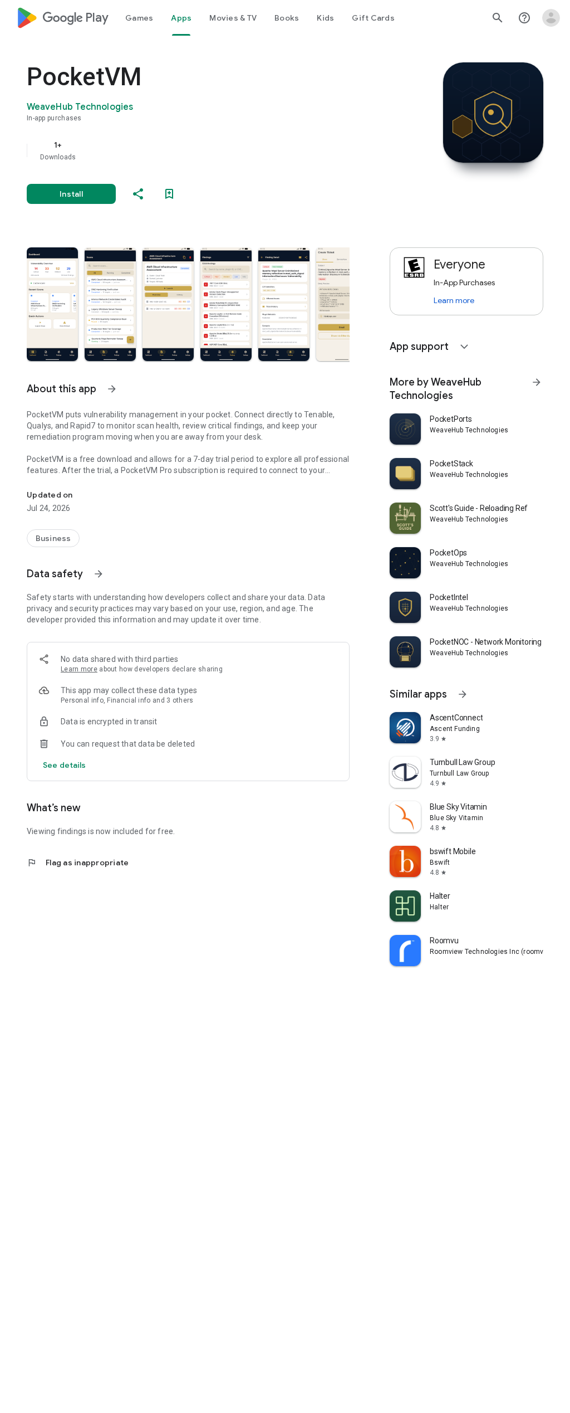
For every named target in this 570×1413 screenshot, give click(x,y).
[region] (204, 150)
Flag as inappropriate (78, 862)
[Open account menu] (551, 17)
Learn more (79, 669)
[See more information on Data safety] (98, 574)
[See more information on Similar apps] (462, 694)
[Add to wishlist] (169, 194)
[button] (52, 304)
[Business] (53, 538)
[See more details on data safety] (64, 765)
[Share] (138, 194)
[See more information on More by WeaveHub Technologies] (536, 382)
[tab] (139, 18)
